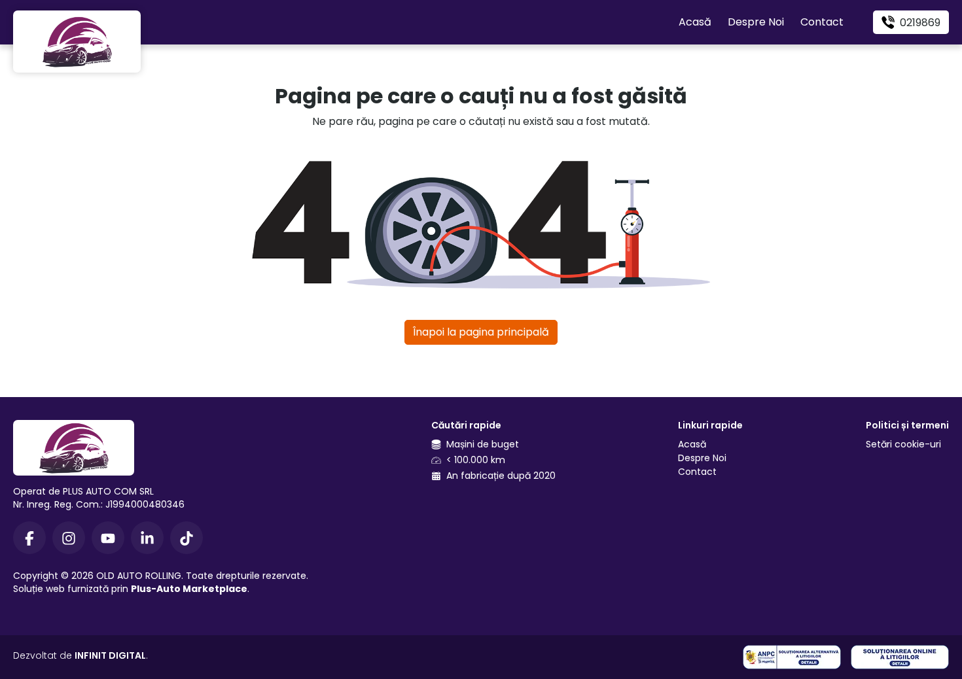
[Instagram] (69, 538)
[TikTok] (186, 538)
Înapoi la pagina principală (481, 332)
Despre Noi (756, 21)
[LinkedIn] (147, 538)
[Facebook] (29, 538)
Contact (822, 21)
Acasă (695, 21)
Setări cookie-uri (903, 444)
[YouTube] (108, 538)
